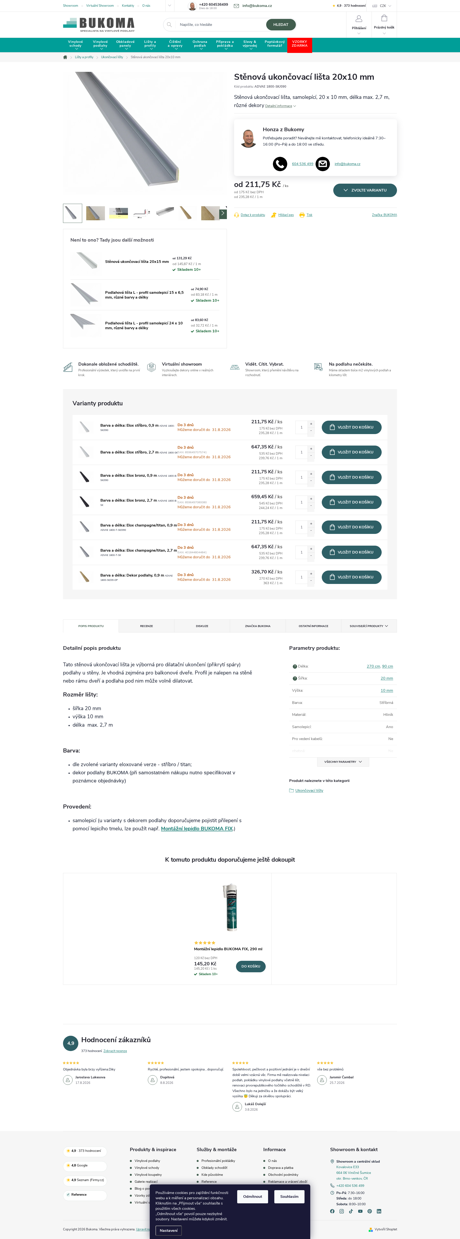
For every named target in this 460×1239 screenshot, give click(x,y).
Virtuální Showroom (100, 6)
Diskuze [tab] (202, 626)
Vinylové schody (147, 1168)
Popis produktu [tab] (91, 626)
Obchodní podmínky (283, 1175)
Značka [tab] (257, 626)
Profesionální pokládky (218, 1161)
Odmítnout (252, 1196)
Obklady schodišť (214, 1168)
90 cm (387, 666)
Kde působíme (212, 1175)
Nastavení (169, 1230)
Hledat (280, 24)
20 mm (387, 678)
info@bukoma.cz (347, 163)
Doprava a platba (280, 1168)
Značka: (384, 215)
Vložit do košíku (356, 427)
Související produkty (366, 626)
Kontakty (128, 6)
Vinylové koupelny (148, 1175)
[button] (223, 214)
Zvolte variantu (369, 190)
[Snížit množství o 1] (311, 432)
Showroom (70, 6)
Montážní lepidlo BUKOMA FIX (197, 828)
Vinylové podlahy (147, 1161)
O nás (146, 6)
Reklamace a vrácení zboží (287, 1182)
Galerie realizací (146, 1182)
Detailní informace (278, 106)
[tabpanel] (230, 928)
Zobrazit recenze (115, 1051)
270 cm (373, 666)
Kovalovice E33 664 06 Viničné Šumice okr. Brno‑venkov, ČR (353, 1173)
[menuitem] (75, 45)
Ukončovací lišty (309, 790)
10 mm (387, 690)
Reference (209, 1182)
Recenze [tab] (146, 626)
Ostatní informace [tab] (313, 626)
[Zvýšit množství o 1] (311, 425)
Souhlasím (289, 1196)
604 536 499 (302, 163)
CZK (383, 6)
